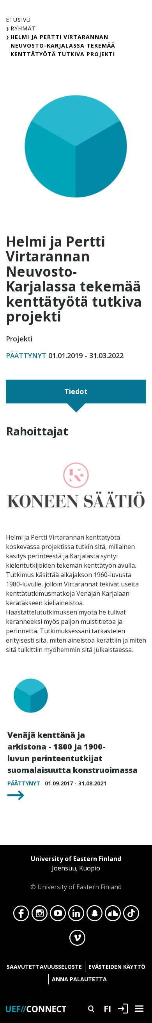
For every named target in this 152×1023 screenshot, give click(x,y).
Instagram (40, 915)
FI (107, 1008)
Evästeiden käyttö (116, 966)
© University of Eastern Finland (76, 872)
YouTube (58, 915)
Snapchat (95, 915)
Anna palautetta (79, 979)
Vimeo (77, 940)
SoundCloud (113, 915)
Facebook (21, 915)
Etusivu (18, 19)
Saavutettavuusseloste (44, 966)
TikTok (131, 915)
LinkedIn (76, 915)
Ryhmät (23, 28)
